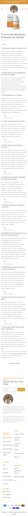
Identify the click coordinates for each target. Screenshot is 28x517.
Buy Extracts (6, 441)
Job (15, 480)
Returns (5, 469)
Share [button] (4, 44)
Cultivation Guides (17, 445)
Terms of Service (8, 480)
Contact (5, 483)
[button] (2, 9)
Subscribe (21, 389)
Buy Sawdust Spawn (7, 454)
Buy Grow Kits (7, 437)
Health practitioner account (17, 471)
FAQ (4, 465)
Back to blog (14, 363)
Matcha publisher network (19, 353)
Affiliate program (19, 476)
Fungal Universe (19, 434)
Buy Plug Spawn (8, 449)
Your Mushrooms (19, 453)
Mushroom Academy (17, 439)
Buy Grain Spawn (8, 445)
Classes (16, 449)
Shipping (5, 472)
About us (17, 457)
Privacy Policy (7, 476)
